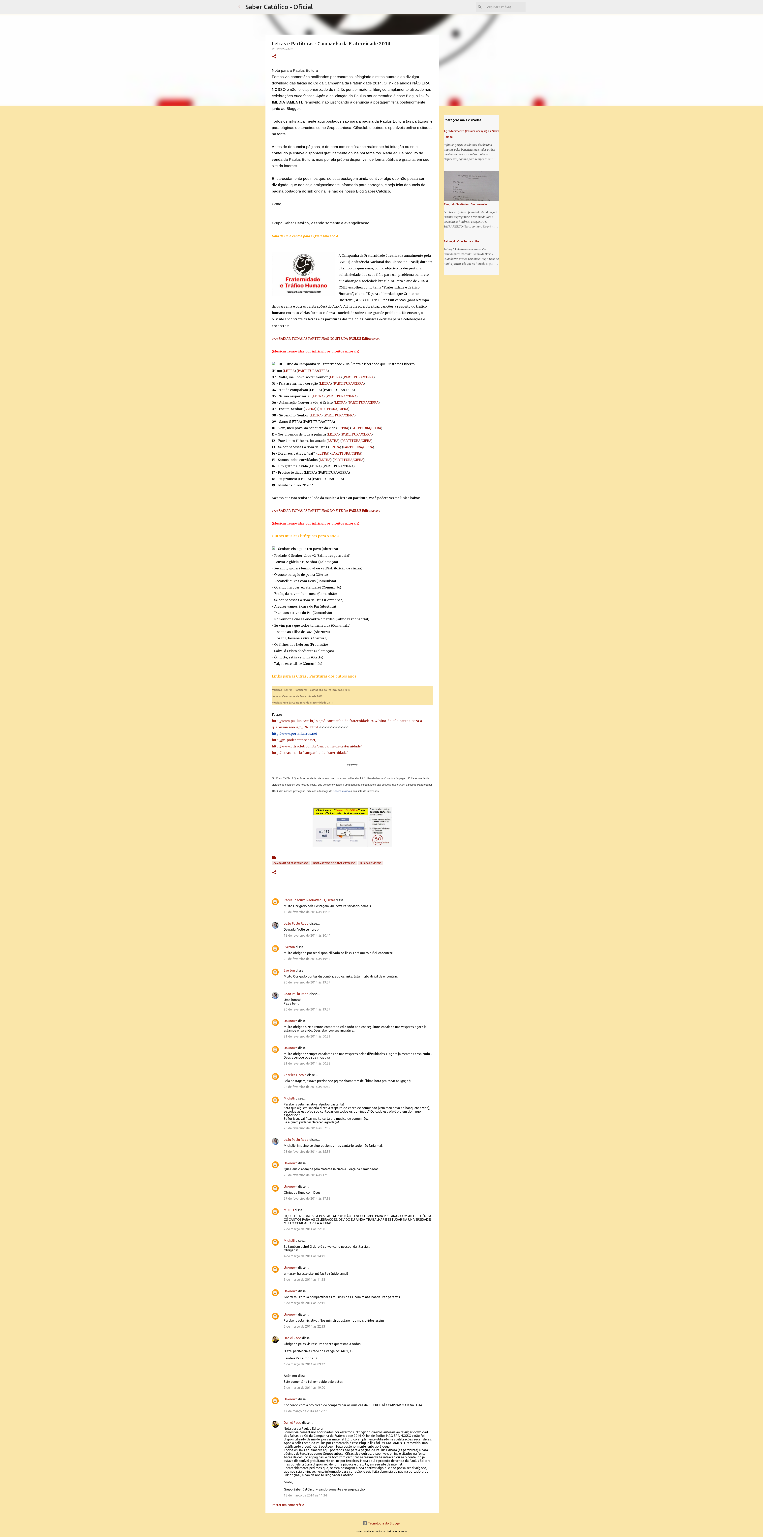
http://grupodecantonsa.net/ (294, 740)
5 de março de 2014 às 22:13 (304, 1326)
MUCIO (289, 1210)
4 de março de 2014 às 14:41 (304, 1256)
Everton (289, 947)
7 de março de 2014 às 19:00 (304, 1387)
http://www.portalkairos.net (294, 734)
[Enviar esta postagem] (274, 859)
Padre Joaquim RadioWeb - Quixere (309, 900)
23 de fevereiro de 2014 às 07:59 (307, 1128)
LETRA (289, 371)
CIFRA (322, 371)
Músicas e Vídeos (370, 863)
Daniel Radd (292, 1338)
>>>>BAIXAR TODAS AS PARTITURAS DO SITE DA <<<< (326, 511)
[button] (274, 56)
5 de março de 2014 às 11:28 (304, 1279)
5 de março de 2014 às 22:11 (304, 1303)
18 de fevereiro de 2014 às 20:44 (307, 935)
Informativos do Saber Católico (334, 863)
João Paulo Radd (296, 923)
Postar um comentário (288, 1505)
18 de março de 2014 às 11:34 (305, 1495)
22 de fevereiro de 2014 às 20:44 (307, 1087)
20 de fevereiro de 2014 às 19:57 (307, 982)
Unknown (290, 1021)
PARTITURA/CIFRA (358, 377)
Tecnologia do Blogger (384, 1523)
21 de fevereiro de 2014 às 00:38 (307, 1063)
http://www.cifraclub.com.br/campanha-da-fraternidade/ (317, 746)
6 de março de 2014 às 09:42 (304, 1364)
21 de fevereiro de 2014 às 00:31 (307, 1036)
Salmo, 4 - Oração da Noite (461, 241)
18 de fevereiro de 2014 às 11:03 (307, 912)
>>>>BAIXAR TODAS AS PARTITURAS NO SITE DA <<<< (326, 339)
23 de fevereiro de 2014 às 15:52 (307, 1151)
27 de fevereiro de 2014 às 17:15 (307, 1198)
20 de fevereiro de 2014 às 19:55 (307, 959)
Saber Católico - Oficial (279, 6)
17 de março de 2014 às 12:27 (305, 1411)
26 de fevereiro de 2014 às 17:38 (307, 1175)
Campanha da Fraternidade (290, 863)
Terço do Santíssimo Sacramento (465, 204)
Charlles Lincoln (295, 1075)
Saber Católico (341, 791)
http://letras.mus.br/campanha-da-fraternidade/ (310, 753)
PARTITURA (307, 371)
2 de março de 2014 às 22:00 (304, 1229)
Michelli (289, 1098)
